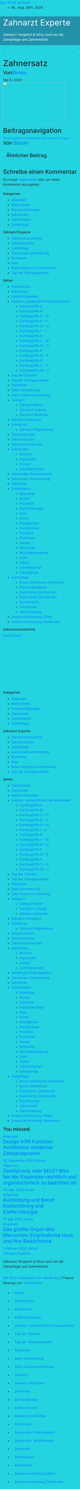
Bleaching (26, 493)
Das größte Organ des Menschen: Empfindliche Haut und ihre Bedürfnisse (38, 1235)
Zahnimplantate (31, 469)
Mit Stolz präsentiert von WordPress (32, 1278)
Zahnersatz (20, 215)
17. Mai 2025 (13, 1219)
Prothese (26, 533)
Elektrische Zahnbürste (37, 592)
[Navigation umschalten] (6, 50)
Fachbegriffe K (30, 336)
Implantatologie (31, 508)
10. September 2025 (19, 1161)
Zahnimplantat (30, 567)
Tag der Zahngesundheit (30, 273)
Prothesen (27, 538)
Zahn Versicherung (25, 390)
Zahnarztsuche (22, 243)
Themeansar (32, 1283)
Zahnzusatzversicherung (30, 253)
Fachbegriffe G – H (34, 326)
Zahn (23, 558)
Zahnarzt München (33, 415)
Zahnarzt (18, 400)
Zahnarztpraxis (22, 434)
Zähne (24, 562)
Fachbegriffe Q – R (33, 355)
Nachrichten (20, 205)
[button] (4, 54)
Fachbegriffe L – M (34, 341)
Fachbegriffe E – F (33, 321)
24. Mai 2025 (14, 1190)
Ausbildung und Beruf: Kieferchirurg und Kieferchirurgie (29, 1206)
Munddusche (29, 602)
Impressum (19, 291)
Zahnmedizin (21, 219)
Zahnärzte (19, 424)
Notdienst (18, 258)
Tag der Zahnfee (24, 375)
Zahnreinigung (30, 612)
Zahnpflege (20, 224)
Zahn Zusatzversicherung (30, 395)
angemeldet (28, 179)
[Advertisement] (34, 663)
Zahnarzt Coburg (32, 410)
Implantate (27, 459)
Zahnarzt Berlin (31, 405)
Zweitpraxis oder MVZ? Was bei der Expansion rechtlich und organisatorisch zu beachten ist (40, 1177)
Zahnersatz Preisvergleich (31, 474)
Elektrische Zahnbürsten (38, 597)
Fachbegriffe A (30, 306)
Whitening (27, 548)
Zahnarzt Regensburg (36, 429)
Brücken (25, 454)
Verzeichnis (12, 635)
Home (19, 1293)
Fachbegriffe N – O (34, 346)
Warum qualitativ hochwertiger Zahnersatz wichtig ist (36, 138)
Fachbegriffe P (30, 351)
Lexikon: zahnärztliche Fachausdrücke (40, 301)
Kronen (24, 464)
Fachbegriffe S (30, 360)
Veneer (24, 543)
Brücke (24, 498)
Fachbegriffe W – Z (34, 370)
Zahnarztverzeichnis (26, 238)
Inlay (14, 263)
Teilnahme (19, 385)
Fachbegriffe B (30, 311)
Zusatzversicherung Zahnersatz (35, 622)
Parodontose (29, 528)
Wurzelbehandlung (33, 553)
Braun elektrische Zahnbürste (33, 268)
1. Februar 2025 (15, 1248)
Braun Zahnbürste (33, 587)
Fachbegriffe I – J (33, 331)
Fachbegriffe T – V (33, 365)
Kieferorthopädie (24, 296)
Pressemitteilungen (26, 210)
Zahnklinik (19, 484)
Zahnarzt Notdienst (26, 420)
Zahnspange (28, 572)
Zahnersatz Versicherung (30, 479)
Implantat (26, 503)
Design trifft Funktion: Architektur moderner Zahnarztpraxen (28, 1147)
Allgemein (18, 200)
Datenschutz (21, 286)
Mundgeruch (29, 523)
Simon (19, 73)
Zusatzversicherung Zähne (31, 617)
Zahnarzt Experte (36, 22)
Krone (24, 518)
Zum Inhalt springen (15, 2)
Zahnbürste (28, 607)
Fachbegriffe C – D (34, 316)
